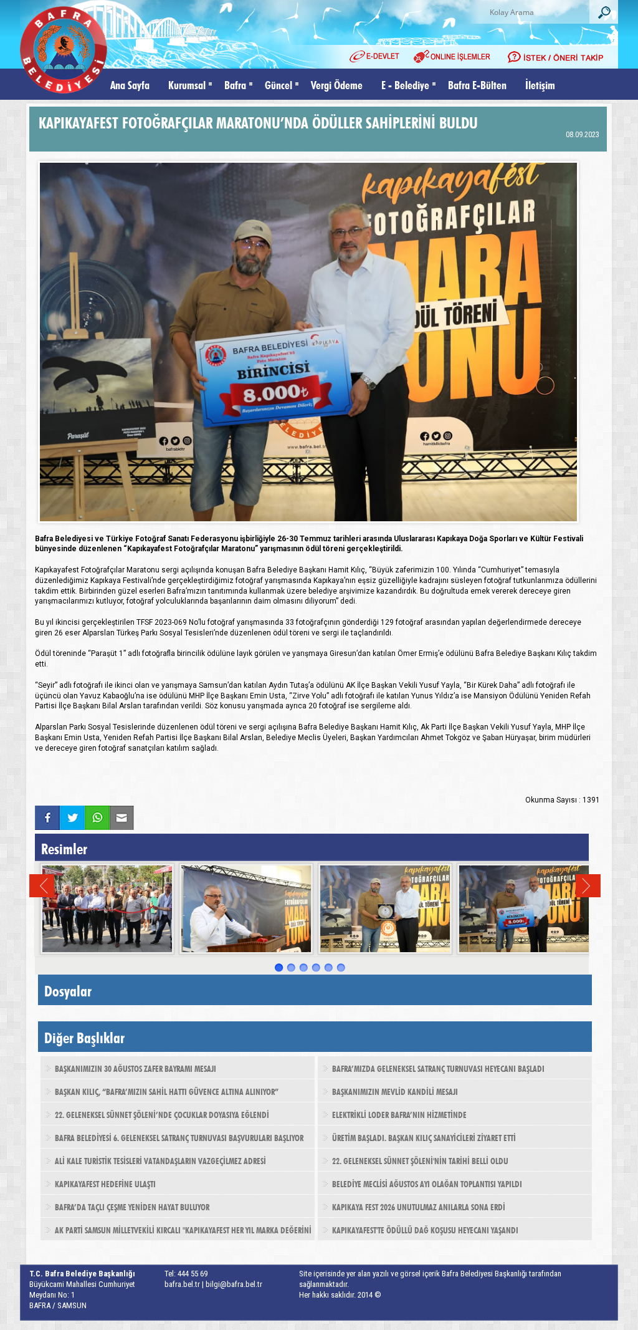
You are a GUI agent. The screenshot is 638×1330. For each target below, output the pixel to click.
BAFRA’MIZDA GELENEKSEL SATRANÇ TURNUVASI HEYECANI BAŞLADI (438, 1067)
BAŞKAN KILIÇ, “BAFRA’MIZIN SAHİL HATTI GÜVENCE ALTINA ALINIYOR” (167, 1090)
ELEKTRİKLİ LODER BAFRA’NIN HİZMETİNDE (399, 1113)
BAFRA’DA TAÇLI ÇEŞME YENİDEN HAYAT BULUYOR (132, 1205)
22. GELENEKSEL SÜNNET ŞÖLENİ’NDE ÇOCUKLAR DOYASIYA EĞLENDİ (162, 1113)
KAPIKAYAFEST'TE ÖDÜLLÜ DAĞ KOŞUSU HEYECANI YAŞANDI (425, 1228)
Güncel (278, 84)
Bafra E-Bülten (477, 84)
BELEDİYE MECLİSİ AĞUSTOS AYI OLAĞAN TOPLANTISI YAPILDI (427, 1182)
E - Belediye (405, 84)
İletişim (540, 84)
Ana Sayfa (130, 84)
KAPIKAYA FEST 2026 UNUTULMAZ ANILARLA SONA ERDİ (418, 1205)
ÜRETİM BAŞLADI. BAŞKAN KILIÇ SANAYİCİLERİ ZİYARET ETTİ (424, 1136)
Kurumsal (187, 84)
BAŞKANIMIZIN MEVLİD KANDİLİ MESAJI (395, 1090)
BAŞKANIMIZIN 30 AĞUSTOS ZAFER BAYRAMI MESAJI (135, 1067)
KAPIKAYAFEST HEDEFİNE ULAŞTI (105, 1182)
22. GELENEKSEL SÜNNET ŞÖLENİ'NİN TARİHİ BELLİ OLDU (420, 1159)
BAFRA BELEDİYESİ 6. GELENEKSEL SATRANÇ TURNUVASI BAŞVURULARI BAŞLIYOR (179, 1136)
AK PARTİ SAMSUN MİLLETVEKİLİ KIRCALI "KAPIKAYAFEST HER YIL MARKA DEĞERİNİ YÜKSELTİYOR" (176, 1233)
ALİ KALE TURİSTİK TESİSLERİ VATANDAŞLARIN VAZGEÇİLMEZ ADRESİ (160, 1159)
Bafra (235, 84)
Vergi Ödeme (337, 84)
